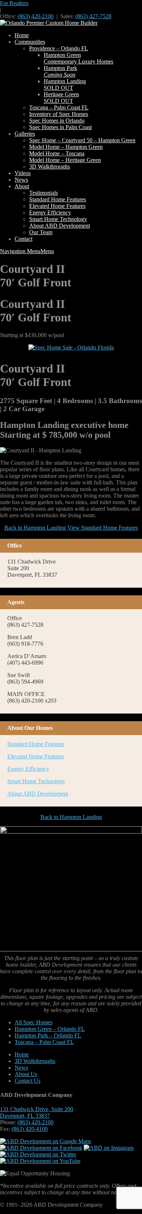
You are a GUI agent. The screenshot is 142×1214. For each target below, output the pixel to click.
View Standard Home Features (102, 528)
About (22, 186)
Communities (30, 42)
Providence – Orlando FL (58, 48)
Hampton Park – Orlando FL (48, 1035)
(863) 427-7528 (93, 16)
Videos (23, 173)
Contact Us (27, 1081)
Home (22, 35)
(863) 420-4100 (30, 1129)
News (21, 180)
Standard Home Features (57, 199)
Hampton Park (60, 71)
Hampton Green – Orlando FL (50, 1029)
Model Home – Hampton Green (66, 147)
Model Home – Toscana (56, 153)
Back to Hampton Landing (35, 528)
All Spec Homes (33, 1022)
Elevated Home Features (57, 206)
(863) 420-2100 (35, 16)
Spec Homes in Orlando (56, 120)
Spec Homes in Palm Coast (60, 127)
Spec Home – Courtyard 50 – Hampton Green (82, 140)
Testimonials (43, 193)
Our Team (40, 232)
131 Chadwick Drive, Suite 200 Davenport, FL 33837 (36, 1112)
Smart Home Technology (58, 219)
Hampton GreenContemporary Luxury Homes (78, 58)
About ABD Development (59, 226)
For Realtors (14, 3)
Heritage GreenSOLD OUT (61, 97)
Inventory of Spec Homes (58, 114)
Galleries (25, 134)
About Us (26, 1074)
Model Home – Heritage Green (65, 160)
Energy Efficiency (50, 212)
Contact (23, 239)
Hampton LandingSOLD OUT (65, 84)
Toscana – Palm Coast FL (58, 107)
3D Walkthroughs (49, 166)
